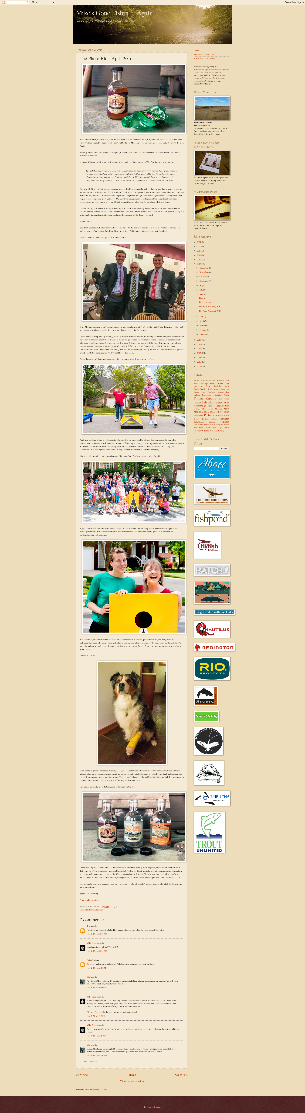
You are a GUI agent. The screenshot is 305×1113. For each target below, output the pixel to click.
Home (132, 1074)
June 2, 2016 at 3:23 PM (96, 967)
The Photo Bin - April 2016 (210, 311)
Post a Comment (90, 1061)
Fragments (198, 403)
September (204, 281)
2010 (199, 361)
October (203, 276)
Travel (207, 427)
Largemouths (222, 405)
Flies (220, 398)
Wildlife (205, 430)
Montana (198, 411)
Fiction (226, 395)
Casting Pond (199, 392)
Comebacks (211, 392)
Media (210, 408)
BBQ (202, 386)
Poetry (219, 415)
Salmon (214, 419)
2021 (199, 242)
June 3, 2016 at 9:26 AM (96, 1035)
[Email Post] (115, 906)
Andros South (198, 383)
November (204, 272)
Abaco (219, 380)
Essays (209, 394)
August (203, 285)
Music (206, 412)
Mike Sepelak (93, 943)
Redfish (205, 418)
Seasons (212, 421)
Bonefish (203, 389)
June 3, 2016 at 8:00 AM (96, 987)
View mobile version (132, 1081)
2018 (199, 255)
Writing (221, 430)
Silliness (224, 421)
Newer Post (82, 1074)
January (203, 334)
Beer (221, 386)
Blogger (157, 1106)
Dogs (203, 394)
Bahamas (220, 383)
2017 (199, 259)
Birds (227, 386)
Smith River (209, 424)
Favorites (218, 394)
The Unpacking (205, 302)
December (204, 267)
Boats (196, 389)
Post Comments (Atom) (97, 1089)
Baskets (196, 386)
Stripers (219, 424)
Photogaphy (198, 415)
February (203, 329)
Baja (227, 383)
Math (204, 409)
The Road (198, 427)
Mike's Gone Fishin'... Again (114, 12)
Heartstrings (200, 405)
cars (227, 389)
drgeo (89, 926)
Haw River (223, 402)
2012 (199, 353)
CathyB (90, 960)
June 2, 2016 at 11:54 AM (97, 950)
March (202, 325)
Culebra (197, 394)
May (202, 316)
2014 (199, 344)
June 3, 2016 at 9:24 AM (96, 1016)
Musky (213, 412)
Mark (89, 976)
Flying (226, 399)
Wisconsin (214, 431)
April (202, 321)
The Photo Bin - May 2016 (209, 306)
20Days (197, 380)
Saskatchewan (199, 422)
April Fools (210, 383)
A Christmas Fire (208, 380)
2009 (199, 366)
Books (210, 389)
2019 (199, 250)
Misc (226, 408)
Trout (226, 427)
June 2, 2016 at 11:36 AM (97, 933)
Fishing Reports (205, 398)
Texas (226, 424)
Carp (223, 389)
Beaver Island (212, 386)
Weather (197, 430)
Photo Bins (90, 909)
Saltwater (224, 418)
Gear (215, 402)
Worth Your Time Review (204, 58)
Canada (217, 389)
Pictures (99, 909)
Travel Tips (217, 428)
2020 (199, 246)
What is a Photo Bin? (89, 899)
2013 (199, 348)
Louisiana (197, 409)
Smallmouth (198, 425)
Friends (207, 402)
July (201, 289)
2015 (199, 339)
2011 (199, 357)
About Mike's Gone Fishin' (204, 54)
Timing (202, 297)
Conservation (223, 391)
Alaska (226, 380)
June (202, 294)
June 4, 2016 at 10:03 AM (97, 1055)
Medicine (218, 409)
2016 (199, 263)
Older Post (181, 1074)
